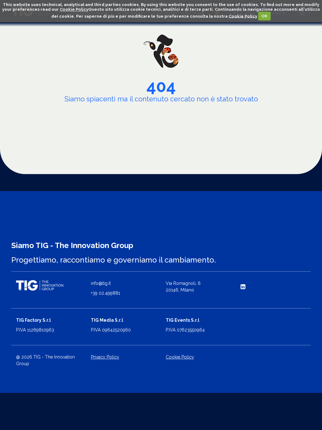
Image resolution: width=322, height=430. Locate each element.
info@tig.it (101, 283)
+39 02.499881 (105, 293)
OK (264, 16)
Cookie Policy (74, 9)
